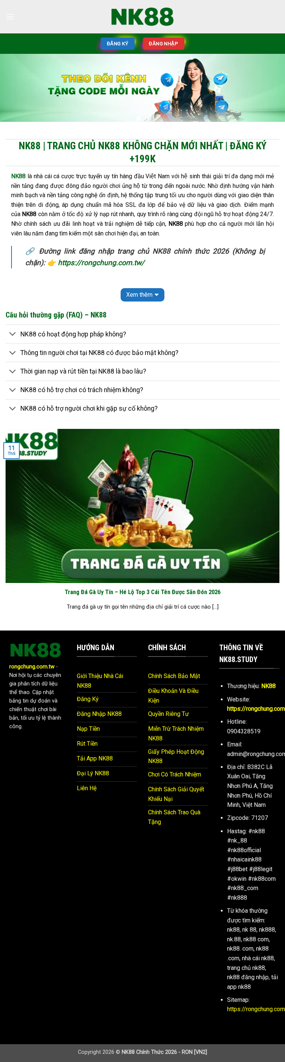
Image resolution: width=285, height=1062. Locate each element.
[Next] (269, 88)
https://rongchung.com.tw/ (101, 257)
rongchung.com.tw (32, 661)
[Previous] (15, 88)
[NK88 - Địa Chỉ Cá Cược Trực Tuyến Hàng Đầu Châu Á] (142, 16)
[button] (10, 16)
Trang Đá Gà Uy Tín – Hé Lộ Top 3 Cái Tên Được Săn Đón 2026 (142, 586)
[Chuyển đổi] (13, 329)
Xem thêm (139, 288)
